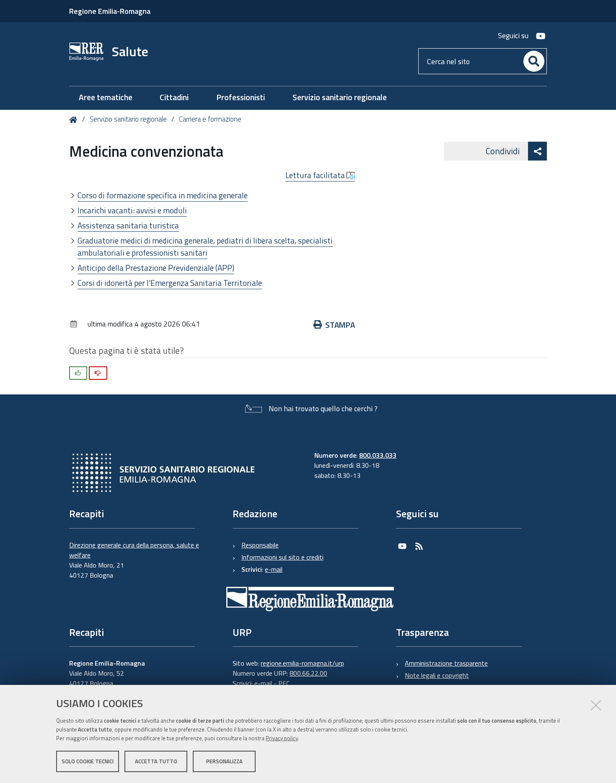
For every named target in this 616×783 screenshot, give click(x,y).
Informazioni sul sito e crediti (282, 557)
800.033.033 (377, 455)
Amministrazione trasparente (446, 663)
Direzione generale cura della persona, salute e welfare (134, 550)
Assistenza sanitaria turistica (128, 225)
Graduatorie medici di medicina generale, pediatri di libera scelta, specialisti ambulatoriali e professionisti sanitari (205, 246)
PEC (284, 683)
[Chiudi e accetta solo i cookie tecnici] (596, 705)
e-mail (273, 569)
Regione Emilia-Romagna (109, 11)
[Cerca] (533, 61)
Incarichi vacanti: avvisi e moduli (132, 210)
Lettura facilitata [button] (316, 175)
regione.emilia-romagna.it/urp (302, 663)
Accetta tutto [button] (156, 761)
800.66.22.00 (308, 673)
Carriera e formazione (210, 119)
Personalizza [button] (224, 761)
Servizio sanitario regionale (128, 119)
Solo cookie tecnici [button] (88, 761)
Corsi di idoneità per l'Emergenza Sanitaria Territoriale (170, 283)
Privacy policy (282, 738)
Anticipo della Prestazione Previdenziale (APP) (156, 268)
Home (74, 119)
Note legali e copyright (437, 675)
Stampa (340, 325)
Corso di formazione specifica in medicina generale (163, 195)
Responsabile (260, 545)
